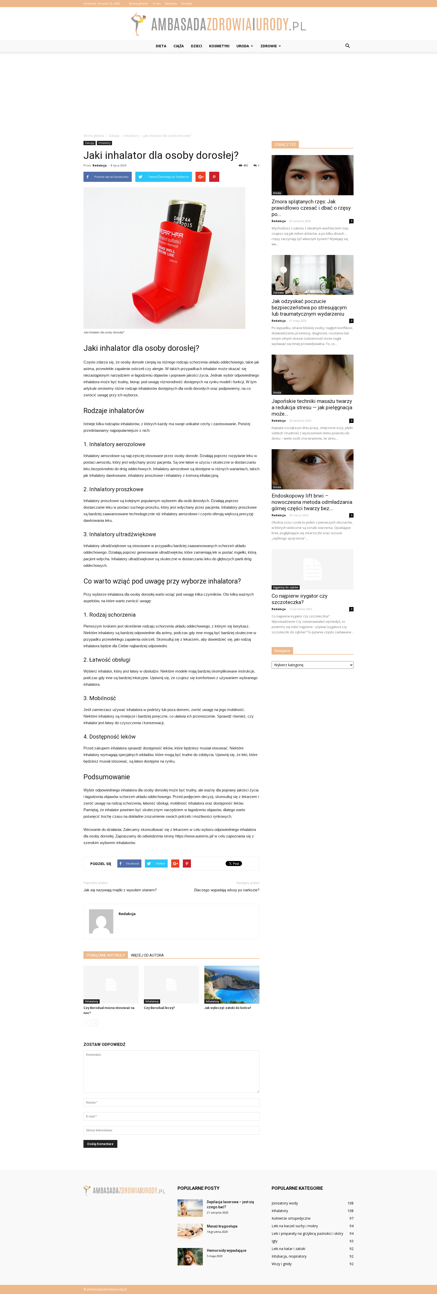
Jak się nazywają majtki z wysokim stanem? (120, 890)
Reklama (171, 3)
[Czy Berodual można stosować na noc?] (111, 985)
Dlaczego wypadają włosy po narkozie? (226, 890)
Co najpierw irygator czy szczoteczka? (299, 599)
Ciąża (178, 46)
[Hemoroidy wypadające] (190, 1256)
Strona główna (138, 3)
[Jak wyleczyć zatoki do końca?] (231, 985)
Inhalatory (104, 143)
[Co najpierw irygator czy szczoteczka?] (313, 569)
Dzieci (196, 46)
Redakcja (100, 165)
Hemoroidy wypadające (226, 1250)
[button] (347, 46)
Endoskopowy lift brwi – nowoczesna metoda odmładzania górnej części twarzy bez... (312, 502)
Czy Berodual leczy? (159, 1008)
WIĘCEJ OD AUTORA (147, 955)
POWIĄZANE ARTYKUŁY (105, 955)
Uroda (242, 46)
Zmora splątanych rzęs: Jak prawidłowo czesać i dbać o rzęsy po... (311, 208)
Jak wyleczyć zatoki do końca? (227, 1008)
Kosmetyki (219, 46)
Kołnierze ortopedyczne (291, 1218)
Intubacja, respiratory (289, 1256)
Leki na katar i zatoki (288, 1248)
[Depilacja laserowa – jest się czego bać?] (190, 1208)
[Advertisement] (218, 90)
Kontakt (187, 3)
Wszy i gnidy (282, 1263)
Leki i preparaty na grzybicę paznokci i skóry (307, 1233)
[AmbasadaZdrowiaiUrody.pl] (218, 24)
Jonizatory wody (285, 1203)
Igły (274, 1241)
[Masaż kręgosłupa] (190, 1232)
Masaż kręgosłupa (222, 1226)
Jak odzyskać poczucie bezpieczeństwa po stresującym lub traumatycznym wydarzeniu (309, 307)
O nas (156, 3)
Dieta (161, 46)
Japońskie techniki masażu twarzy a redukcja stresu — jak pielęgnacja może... (312, 407)
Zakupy (89, 143)
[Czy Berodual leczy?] (171, 985)
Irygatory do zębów (285, 587)
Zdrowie (268, 46)
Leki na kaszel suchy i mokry (295, 1225)
